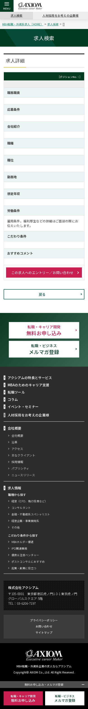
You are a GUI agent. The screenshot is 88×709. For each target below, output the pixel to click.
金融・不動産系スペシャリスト (31, 514)
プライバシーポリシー (44, 620)
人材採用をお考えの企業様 (60, 15)
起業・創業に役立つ (24, 568)
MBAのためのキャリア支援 (28, 384)
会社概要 (17, 435)
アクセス (17, 449)
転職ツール (16, 392)
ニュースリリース (23, 475)
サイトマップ (44, 632)
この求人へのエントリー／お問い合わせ (42, 272)
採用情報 (17, 462)
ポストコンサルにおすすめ (28, 561)
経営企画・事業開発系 (25, 521)
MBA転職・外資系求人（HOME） (22, 24)
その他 (16, 527)
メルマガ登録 (44, 349)
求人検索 (17, 15)
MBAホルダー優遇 (23, 542)
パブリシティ (20, 468)
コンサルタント (21, 508)
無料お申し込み (44, 330)
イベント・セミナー (23, 406)
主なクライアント (23, 455)
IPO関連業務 (19, 548)
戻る (42, 294)
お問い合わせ (44, 626)
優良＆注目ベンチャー (25, 555)
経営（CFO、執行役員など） (30, 501)
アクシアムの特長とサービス (30, 377)
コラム (13, 399)
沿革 (15, 442)
